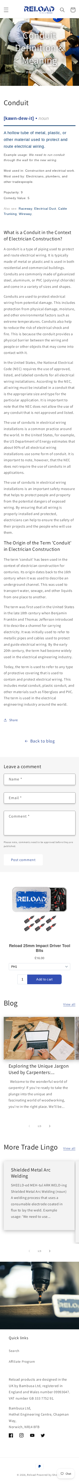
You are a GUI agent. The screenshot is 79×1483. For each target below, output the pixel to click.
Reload (31, 1474)
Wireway (25, 214)
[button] (6, 10)
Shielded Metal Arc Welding (31, 1173)
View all (69, 1004)
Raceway (25, 208)
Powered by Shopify (49, 1474)
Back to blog (42, 741)
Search (14, 1350)
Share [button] (13, 720)
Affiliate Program (22, 1361)
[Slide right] (49, 1126)
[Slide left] (29, 1126)
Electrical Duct (45, 208)
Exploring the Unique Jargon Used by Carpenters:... (39, 1069)
